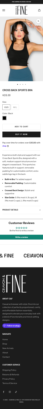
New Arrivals (7, 348)
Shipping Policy (9, 370)
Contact (6, 357)
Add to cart (21, 127)
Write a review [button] (21, 237)
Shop (4, 344)
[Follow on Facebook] (3, 392)
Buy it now (21, 134)
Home (5, 339)
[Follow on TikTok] (16, 392)
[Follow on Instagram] (10, 392)
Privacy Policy (8, 379)
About (5, 352)
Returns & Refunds (10, 374)
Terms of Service (9, 383)
